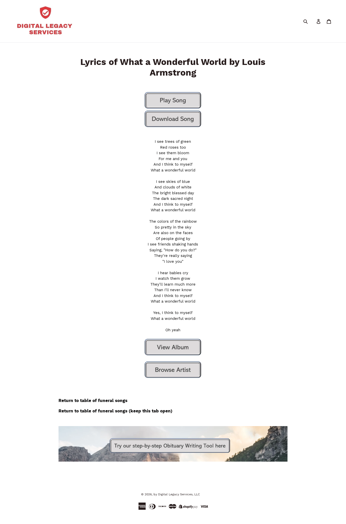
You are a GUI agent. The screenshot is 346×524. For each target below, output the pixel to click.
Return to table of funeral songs (93, 400)
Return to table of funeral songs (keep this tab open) (115, 410)
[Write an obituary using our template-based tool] (173, 460)
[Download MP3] (173, 118)
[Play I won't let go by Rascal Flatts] (172, 107)
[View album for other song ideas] (173, 347)
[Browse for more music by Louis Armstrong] (173, 369)
